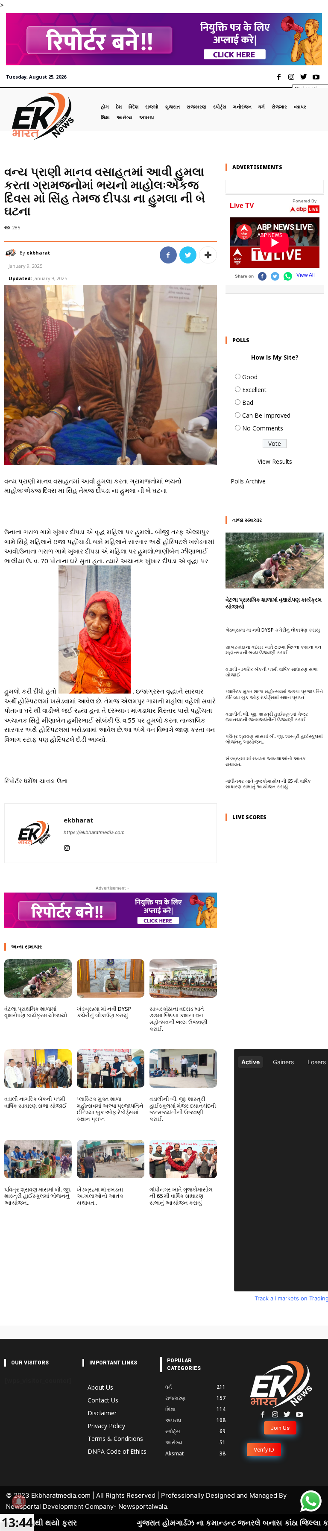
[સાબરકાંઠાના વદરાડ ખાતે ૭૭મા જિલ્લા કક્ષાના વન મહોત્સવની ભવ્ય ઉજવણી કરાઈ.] (183, 978)
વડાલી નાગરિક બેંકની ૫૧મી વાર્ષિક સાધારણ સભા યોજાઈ (35, 1102)
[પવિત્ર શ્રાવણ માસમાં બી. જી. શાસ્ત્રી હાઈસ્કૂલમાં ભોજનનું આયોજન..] (38, 1159)
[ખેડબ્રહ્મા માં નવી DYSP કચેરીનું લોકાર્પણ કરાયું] (110, 978)
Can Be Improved (266, 415)
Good (250, 377)
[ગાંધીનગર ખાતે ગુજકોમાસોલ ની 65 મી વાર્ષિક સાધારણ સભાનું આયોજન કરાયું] (183, 1159)
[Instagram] (291, 77)
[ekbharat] (12, 252)
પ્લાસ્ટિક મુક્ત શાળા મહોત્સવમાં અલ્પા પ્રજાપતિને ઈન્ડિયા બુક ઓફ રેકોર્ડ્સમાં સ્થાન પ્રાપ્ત (110, 1109)
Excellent (254, 390)
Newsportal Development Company (60, 1506)
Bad (247, 402)
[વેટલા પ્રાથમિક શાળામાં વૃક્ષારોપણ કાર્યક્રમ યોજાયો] (38, 978)
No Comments (262, 428)
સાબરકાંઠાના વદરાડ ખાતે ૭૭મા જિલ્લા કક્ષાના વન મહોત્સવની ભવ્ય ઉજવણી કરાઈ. (178, 1019)
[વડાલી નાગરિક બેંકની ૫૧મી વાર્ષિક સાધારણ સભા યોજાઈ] (38, 1068)
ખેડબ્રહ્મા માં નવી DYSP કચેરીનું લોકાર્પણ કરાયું (104, 1012)
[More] (208, 254)
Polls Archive (248, 481)
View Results (275, 461)
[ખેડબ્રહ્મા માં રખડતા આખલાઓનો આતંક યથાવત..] (110, 1159)
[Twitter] (303, 77)
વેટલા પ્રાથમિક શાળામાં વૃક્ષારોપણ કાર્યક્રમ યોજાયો (35, 1012)
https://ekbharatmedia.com (94, 832)
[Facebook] (279, 77)
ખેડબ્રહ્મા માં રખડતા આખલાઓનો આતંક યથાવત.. (100, 1196)
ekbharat (38, 252)
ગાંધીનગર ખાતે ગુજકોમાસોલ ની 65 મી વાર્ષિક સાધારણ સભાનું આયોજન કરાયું (181, 1196)
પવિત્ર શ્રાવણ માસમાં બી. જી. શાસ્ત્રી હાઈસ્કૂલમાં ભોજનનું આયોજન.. (37, 1196)
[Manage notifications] (19, 1501)
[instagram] (67, 846)
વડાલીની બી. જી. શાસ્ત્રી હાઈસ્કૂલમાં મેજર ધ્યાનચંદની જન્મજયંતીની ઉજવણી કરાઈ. (182, 1109)
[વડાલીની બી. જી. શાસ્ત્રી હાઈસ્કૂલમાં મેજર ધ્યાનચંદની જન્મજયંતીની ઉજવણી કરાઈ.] (183, 1068)
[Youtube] (316, 77)
